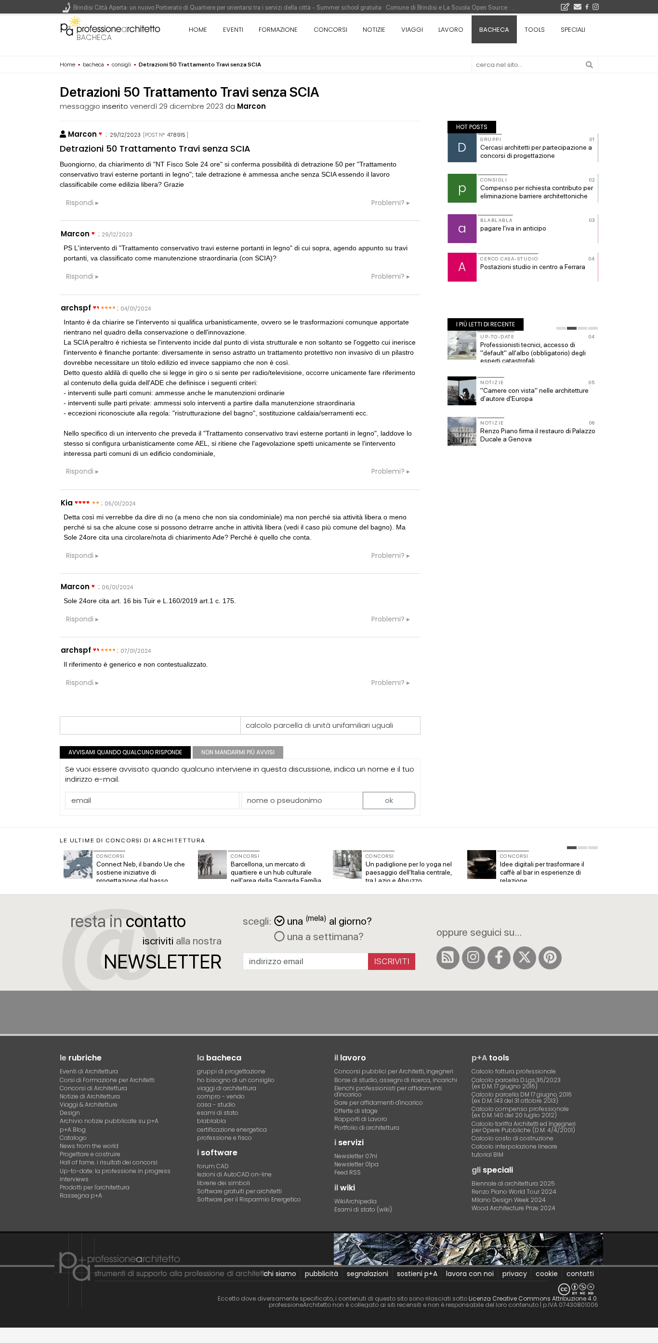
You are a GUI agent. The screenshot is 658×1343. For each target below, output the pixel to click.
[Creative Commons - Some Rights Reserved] (329, 1289)
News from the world (89, 1146)
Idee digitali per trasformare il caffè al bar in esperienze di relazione (542, 872)
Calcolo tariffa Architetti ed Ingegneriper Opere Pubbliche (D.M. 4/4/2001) (524, 1127)
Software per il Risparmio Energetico (249, 1199)
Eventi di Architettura (89, 1071)
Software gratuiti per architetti (239, 1191)
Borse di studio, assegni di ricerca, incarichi (395, 1080)
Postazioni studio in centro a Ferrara (532, 267)
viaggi (412, 29)
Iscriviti (391, 961)
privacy (514, 1273)
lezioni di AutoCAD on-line (234, 1174)
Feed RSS (347, 1172)
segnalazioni (367, 1273)
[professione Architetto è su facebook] (499, 957)
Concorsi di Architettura (93, 1088)
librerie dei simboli (223, 1183)
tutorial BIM (487, 1154)
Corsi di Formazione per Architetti (107, 1080)
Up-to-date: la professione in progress (115, 1171)
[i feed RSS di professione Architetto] (448, 957)
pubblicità (321, 1273)
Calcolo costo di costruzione (512, 1138)
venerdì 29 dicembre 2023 (177, 106)
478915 (176, 135)
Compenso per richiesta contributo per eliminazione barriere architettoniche (536, 192)
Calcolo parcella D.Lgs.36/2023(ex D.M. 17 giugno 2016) (516, 1083)
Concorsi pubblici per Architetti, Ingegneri (393, 1071)
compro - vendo (221, 1096)
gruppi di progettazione (231, 1071)
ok (389, 800)
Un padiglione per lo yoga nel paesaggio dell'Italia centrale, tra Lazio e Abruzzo (409, 872)
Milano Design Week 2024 (509, 1200)
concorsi (330, 29)
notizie (374, 29)
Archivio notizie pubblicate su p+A (109, 1121)
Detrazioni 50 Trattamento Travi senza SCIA (155, 148)
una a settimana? (324, 936)
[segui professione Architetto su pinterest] (550, 957)
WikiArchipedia (355, 1201)
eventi (233, 29)
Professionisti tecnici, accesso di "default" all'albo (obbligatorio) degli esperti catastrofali (533, 353)
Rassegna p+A (81, 1195)
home (198, 29)
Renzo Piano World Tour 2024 (514, 1192)
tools (535, 29)
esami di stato (217, 1113)
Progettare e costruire (90, 1154)
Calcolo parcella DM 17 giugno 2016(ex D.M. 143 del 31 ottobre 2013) (522, 1097)
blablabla (211, 1121)
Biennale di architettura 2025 (513, 1183)
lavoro (450, 29)
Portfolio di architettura (366, 1127)
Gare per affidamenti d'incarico (378, 1102)
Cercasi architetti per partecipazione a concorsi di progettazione (536, 151)
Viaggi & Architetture (89, 1104)
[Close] (6, 1339)
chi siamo (279, 1273)
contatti (580, 1273)
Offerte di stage (356, 1111)
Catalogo (73, 1138)
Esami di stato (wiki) (363, 1209)
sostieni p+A (417, 1273)
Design (70, 1113)
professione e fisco (224, 1138)
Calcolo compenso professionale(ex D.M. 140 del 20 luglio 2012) (520, 1112)
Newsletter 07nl (355, 1156)
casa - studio (216, 1104)
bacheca (94, 37)
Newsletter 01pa (356, 1164)
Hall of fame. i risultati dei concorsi (109, 1162)
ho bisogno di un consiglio (236, 1080)
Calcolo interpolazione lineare (514, 1146)
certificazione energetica (232, 1129)
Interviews (74, 1179)
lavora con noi (470, 1273)
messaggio (80, 106)
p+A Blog (73, 1129)
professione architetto (110, 28)
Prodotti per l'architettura (95, 1187)
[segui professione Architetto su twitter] (524, 957)
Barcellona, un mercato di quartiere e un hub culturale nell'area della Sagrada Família (276, 872)
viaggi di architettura (226, 1088)
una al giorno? (329, 920)
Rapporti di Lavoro (360, 1119)
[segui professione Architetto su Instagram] (473, 957)
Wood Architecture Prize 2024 (513, 1208)
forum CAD (213, 1166)
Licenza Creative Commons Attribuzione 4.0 (533, 1298)
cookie (547, 1273)
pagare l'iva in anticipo (513, 228)
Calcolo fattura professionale (514, 1071)
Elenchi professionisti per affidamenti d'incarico (388, 1091)
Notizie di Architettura (90, 1096)
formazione (278, 29)
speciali (573, 29)
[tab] (561, 328)
